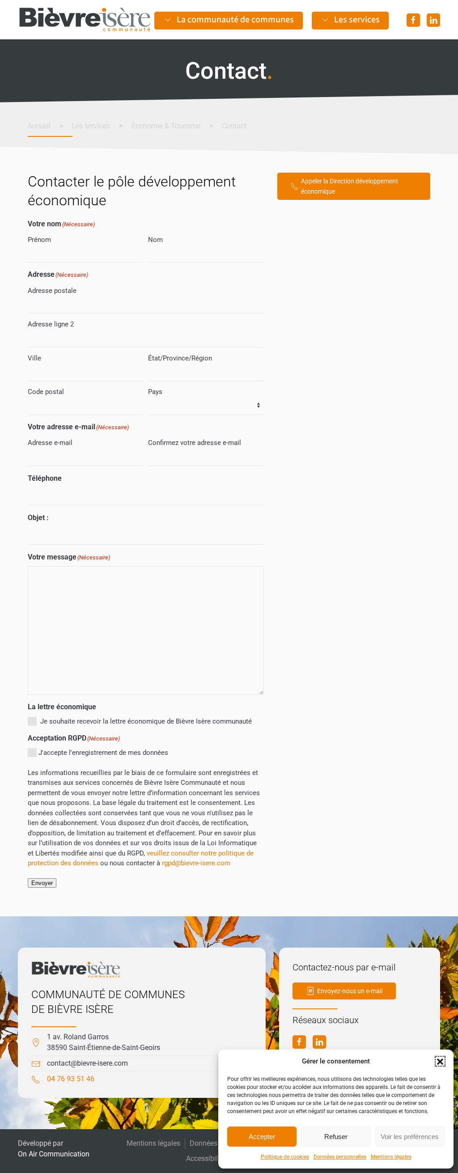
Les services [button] (357, 19)
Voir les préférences (410, 1136)
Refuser (336, 1136)
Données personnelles (340, 1157)
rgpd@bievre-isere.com (196, 863)
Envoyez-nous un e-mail (349, 991)
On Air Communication (53, 1154)
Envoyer (42, 883)
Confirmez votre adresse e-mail (194, 443)
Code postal (46, 392)
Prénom (39, 240)
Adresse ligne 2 (51, 324)
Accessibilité (205, 1158)
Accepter (262, 1136)
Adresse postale (52, 291)
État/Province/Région (180, 358)
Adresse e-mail (50, 443)
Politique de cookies (285, 1157)
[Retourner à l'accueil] (85, 20)
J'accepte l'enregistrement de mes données (103, 753)
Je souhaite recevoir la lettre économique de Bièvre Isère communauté (145, 721)
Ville (34, 358)
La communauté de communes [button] (235, 19)
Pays (155, 392)
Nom (155, 240)
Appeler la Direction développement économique (349, 186)
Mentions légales (391, 1157)
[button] (440, 1061)
